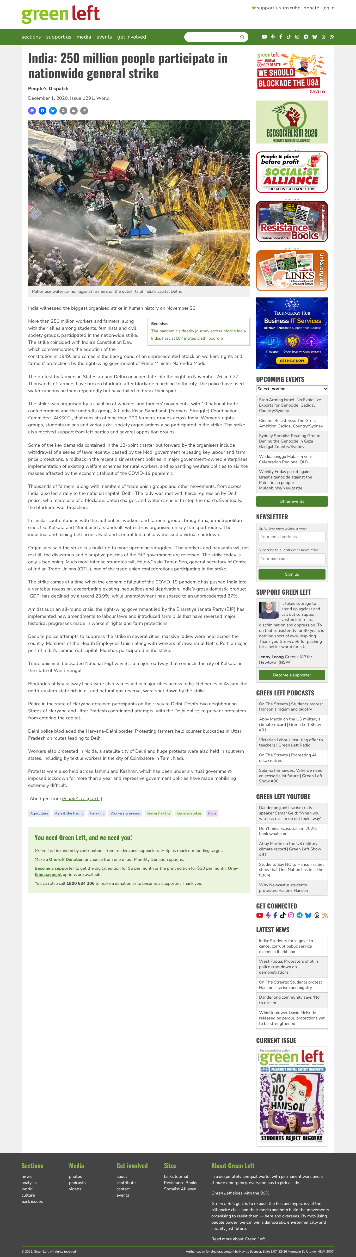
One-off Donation (66, 859)
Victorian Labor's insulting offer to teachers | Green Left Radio (291, 742)
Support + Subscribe (278, 8)
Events (104, 36)
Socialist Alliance (180, 1189)
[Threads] (317, 915)
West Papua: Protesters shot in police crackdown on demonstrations (288, 946)
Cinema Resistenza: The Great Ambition (287, 423)
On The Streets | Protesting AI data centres (287, 757)
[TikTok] (283, 915)
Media (84, 36)
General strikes (189, 813)
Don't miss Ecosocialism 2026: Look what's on (288, 831)
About (121, 1176)
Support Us (58, 36)
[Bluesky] (53, 111)
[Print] (63, 111)
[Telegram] (300, 915)
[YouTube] (259, 915)
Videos (75, 1189)
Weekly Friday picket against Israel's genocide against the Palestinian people (286, 477)
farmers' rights (158, 813)
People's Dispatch (48, 88)
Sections (31, 36)
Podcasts (77, 1183)
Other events (292, 501)
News (27, 1176)
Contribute (126, 1183)
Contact (123, 1189)
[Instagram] (291, 915)
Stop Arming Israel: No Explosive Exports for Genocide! (290, 402)
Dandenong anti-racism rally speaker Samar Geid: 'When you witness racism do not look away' (290, 813)
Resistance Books (180, 1183)
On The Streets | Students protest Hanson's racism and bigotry (291, 706)
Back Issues (32, 1201)
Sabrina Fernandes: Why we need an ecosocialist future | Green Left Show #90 (290, 776)
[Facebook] (42, 111)
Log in (328, 8)
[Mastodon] (32, 111)
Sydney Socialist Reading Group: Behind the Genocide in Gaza (289, 438)
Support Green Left (283, 591)
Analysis (29, 1183)
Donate (311, 8)
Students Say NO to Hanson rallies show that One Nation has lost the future (291, 870)
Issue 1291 (82, 98)
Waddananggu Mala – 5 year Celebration (285, 459)
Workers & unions (125, 813)
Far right (97, 813)
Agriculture (39, 813)
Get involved (131, 36)
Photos (75, 1176)
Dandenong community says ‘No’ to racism (289, 979)
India (212, 813)
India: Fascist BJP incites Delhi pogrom (187, 338)
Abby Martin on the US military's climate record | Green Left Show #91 (290, 724)
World (103, 98)
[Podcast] (268, 915)
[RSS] (325, 915)
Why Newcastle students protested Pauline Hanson (283, 887)
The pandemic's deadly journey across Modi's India (198, 331)
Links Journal (176, 1176)
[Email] (74, 111)
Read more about (238, 1239)
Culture (28, 1195)
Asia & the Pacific (69, 813)
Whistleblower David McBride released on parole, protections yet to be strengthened (292, 997)
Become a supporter (54, 868)
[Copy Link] (84, 111)
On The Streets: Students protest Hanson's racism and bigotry (290, 964)
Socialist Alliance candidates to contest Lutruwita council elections (292, 1015)
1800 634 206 (80, 883)
